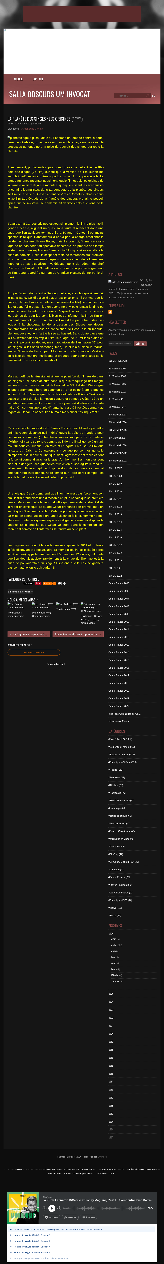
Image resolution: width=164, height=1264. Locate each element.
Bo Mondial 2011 (117, 399)
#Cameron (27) (116, 869)
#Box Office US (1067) (120, 739)
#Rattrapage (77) (117, 792)
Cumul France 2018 (118, 683)
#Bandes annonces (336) (121, 754)
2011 (110, 1105)
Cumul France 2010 (118, 621)
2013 (110, 1089)
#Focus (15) (114, 915)
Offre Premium (54, 1173)
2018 (110, 1049)
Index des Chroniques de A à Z (124, 713)
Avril (113, 963)
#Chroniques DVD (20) (120, 900)
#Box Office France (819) (121, 746)
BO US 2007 (115, 468)
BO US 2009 (115, 483)
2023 (111, 1009)
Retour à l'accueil (56, 664)
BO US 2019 (115, 560)
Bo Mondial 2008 (117, 376)
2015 (110, 1073)
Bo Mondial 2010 (117, 391)
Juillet (114, 945)
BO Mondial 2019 (117, 453)
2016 (110, 1065)
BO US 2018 (115, 552)
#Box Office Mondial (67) (121, 800)
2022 (111, 1017)
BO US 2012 (115, 506)
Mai (113, 957)
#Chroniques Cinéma (32, 128)
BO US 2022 (115, 575)
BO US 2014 (115, 522)
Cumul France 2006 (118, 591)
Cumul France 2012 (118, 637)
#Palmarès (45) (116, 846)
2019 (110, 1041)
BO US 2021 (115, 568)
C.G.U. (123, 1169)
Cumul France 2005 (118, 583)
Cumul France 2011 (118, 629)
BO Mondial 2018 (117, 445)
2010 (110, 1113)
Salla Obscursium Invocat (49, 93)
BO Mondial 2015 (117, 430)
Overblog (102, 1157)
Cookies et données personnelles (79, 1173)
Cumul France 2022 (118, 706)
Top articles (83, 1169)
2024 (111, 1001)
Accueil (18, 79)
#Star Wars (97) (116, 777)
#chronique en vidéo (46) (121, 838)
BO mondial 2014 (117, 422)
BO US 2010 (115, 491)
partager (72, 1217)
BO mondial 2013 (117, 414)
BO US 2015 (115, 529)
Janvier (115, 981)
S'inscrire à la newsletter (20, 591)
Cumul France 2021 (118, 698)
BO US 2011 (115, 499)
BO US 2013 (115, 514)
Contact (38, 79)
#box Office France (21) (120, 892)
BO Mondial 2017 (117, 437)
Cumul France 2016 (118, 667)
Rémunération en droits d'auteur (143, 1169)
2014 (110, 1081)
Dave (19, 1169)
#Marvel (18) (115, 907)
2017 (110, 1057)
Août (113, 939)
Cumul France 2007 (118, 598)
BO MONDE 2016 (117, 360)
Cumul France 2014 (118, 652)
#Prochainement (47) (119, 823)
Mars (114, 969)
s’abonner (53, 1217)
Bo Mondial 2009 (117, 384)
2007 (110, 1137)
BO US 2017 (115, 545)
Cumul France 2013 (118, 644)
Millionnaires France (118, 721)
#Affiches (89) (115, 785)
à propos (90, 1217)
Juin (113, 951)
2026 (111, 933)
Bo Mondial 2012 (117, 407)
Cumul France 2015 (118, 660)
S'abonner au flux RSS (110, 312)
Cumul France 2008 (118, 606)
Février (115, 975)
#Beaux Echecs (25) (119, 877)
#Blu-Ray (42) (115, 854)
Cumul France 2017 (118, 675)
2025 (111, 993)
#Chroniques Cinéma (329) (122, 762)
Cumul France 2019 (118, 690)
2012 (110, 1097)
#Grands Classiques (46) (121, 831)
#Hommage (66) (117, 808)
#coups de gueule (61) (120, 815)
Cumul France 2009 (118, 614)
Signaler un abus (109, 1169)
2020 (111, 1033)
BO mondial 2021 (117, 460)
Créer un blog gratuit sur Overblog (60, 1169)
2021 (110, 1025)
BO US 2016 (115, 537)
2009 (111, 1121)
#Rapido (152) (115, 769)
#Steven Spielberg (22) (120, 885)
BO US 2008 (115, 476)
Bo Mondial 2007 (117, 368)
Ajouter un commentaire (34, 652)
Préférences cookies (106, 1173)
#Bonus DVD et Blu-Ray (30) (123, 861)
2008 (111, 1129)
